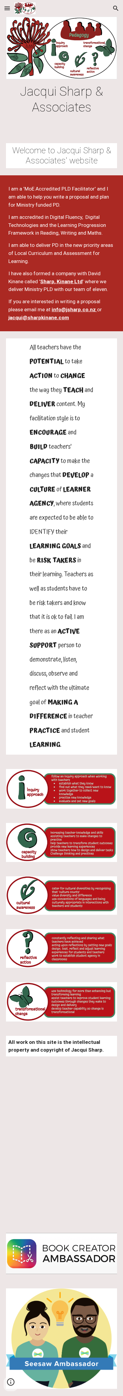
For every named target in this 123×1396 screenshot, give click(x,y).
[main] (61, 99)
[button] (7, 8)
